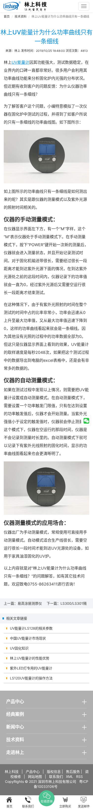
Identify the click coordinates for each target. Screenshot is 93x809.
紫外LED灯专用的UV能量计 (31, 668)
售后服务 (73, 771)
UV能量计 (20, 62)
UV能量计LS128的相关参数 (31, 628)
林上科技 (12, 771)
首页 (7, 16)
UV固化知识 (19, 648)
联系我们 (56, 776)
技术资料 (21, 16)
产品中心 (33, 771)
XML (69, 776)
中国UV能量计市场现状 (28, 638)
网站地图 (35, 776)
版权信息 (54, 771)
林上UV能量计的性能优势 (29, 658)
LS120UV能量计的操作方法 (31, 678)
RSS (79, 776)
